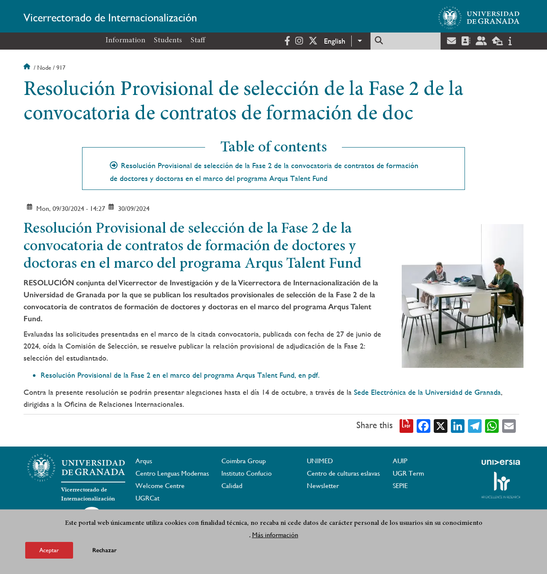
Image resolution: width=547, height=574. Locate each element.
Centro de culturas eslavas (343, 473)
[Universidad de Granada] (479, 17)
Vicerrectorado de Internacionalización (110, 17)
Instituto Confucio (246, 473)
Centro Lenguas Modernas (172, 473)
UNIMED (320, 461)
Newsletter (323, 486)
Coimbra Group (243, 461)
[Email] (509, 425)
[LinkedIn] (458, 425)
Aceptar (49, 550)
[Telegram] (475, 425)
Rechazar (104, 550)
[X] (440, 425)
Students (168, 40)
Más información (275, 535)
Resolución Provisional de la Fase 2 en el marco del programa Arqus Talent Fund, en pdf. (180, 374)
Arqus (143, 461)
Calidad (231, 486)
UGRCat (147, 498)
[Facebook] (423, 425)
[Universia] (501, 462)
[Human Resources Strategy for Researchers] (501, 485)
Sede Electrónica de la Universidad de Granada (427, 392)
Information (125, 40)
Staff (198, 40)
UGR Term (408, 473)
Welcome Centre (160, 486)
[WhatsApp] (492, 425)
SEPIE (400, 486)
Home (28, 67)
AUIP (400, 461)
